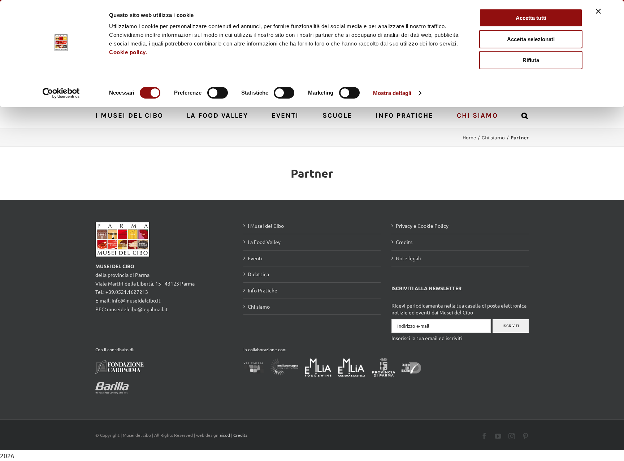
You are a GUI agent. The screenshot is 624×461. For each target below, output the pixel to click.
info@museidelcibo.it (136, 300)
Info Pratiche (262, 290)
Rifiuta (531, 60)
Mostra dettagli (392, 93)
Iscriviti (511, 325)
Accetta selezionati (531, 39)
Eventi (255, 258)
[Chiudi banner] (598, 11)
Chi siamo (259, 306)
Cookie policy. (128, 52)
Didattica (258, 274)
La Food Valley (264, 242)
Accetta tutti (531, 18)
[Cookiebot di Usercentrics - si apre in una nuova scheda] (61, 93)
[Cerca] (525, 115)
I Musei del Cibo (266, 225)
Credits (404, 242)
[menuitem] (133, 115)
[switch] (217, 93)
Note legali (408, 258)
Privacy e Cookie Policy (422, 225)
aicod (225, 435)
